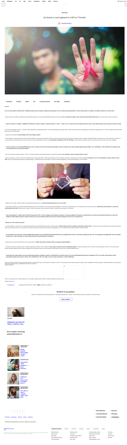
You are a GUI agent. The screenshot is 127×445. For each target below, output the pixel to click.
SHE (38, 285)
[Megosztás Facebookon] (118, 106)
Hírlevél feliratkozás (100, 410)
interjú (18, 101)
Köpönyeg (56, 1)
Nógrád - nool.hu (92, 435)
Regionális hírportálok (56, 428)
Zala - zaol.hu (110, 437)
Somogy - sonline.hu (92, 437)
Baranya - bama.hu (54, 433)
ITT (31, 263)
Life (16, 1)
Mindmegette (9, 1)
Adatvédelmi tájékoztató (101, 413)
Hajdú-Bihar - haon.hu (73, 437)
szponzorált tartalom (24, 346)
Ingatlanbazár (36, 1)
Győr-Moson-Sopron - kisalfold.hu (75, 435)
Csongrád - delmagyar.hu (55, 439)
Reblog (49, 1)
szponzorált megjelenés (24, 373)
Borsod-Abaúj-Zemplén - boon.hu (56, 437)
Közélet (66, 428)
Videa (24, 1)
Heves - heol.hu (72, 439)
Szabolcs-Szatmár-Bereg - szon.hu (94, 439)
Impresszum (114, 410)
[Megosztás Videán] (27, 339)
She (20, 1)
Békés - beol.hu (53, 435)
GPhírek (44, 1)
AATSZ (106, 129)
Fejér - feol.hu (72, 433)
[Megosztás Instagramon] (18, 339)
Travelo (29, 1)
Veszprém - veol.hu (111, 435)
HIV (34, 101)
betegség (65, 12)
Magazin (81, 428)
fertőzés (67, 101)
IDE (44, 278)
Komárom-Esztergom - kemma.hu (94, 433)
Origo (3, 1)
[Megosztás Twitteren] (121, 106)
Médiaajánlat (114, 413)
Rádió (103, 428)
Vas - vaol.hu (110, 433)
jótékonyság (24, 359)
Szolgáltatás (95, 428)
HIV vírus (57, 101)
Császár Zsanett (45, 101)
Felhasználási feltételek (101, 416)
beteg (27, 101)
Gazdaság (74, 428)
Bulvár (88, 428)
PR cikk (9, 318)
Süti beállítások (115, 417)
